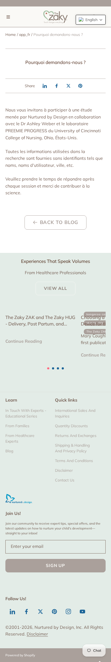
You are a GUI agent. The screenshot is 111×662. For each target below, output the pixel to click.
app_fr (24, 34)
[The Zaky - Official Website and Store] (55, 16)
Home (10, 34)
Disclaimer (37, 634)
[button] (8, 17)
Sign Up (55, 565)
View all (55, 288)
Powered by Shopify (20, 655)
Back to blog (59, 222)
